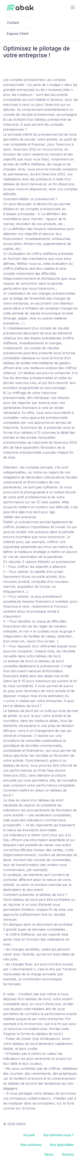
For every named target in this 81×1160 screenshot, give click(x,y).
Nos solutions (31, 1145)
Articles (68, 1154)
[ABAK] (20, 7)
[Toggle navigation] (73, 7)
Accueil (29, 1135)
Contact (13, 22)
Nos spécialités (62, 1145)
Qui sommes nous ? (58, 1135)
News (48, 1154)
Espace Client (17, 33)
